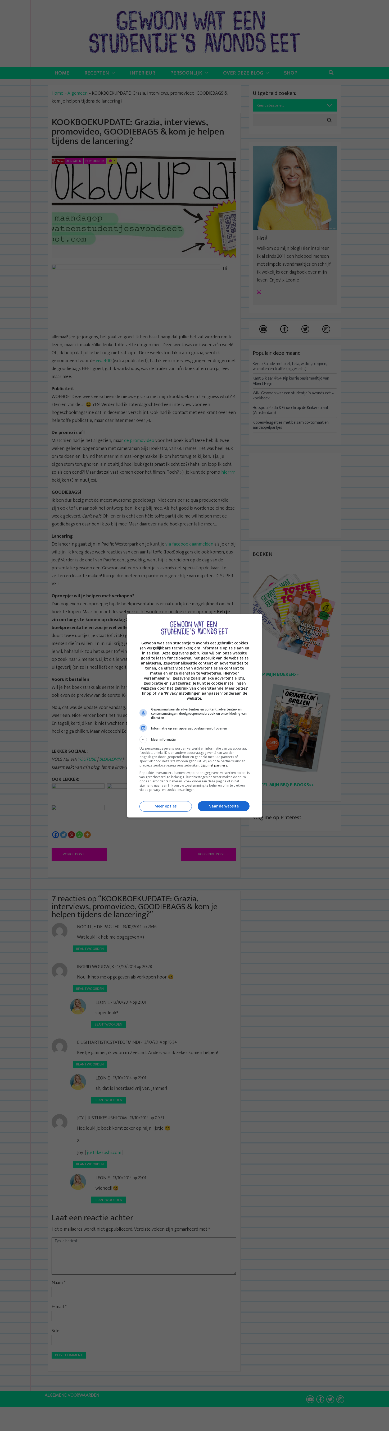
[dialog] (194, 716)
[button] (194, 739)
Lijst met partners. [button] (214, 765)
